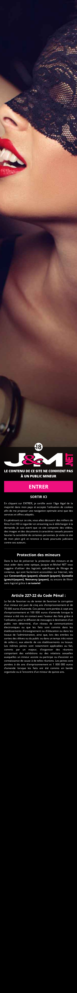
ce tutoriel (34, 583)
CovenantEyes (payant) (23, 575)
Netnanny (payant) (37, 579)
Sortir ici (38, 497)
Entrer (38, 486)
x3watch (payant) (49, 575)
